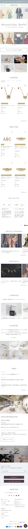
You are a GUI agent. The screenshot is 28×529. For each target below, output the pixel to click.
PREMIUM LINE (22, 144)
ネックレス (3, 80)
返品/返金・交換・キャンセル (19, 504)
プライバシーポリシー (5, 512)
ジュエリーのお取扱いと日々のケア (7, 504)
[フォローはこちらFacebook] (14, 495)
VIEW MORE (23, 390)
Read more (23, 255)
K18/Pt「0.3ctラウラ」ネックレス (7, 105)
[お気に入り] (25, 526)
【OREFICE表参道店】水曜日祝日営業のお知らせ (14, 1)
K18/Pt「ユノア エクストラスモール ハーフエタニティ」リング (21, 148)
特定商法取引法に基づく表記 (6, 510)
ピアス (13, 80)
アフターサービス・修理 (5, 501)
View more (23, 120)
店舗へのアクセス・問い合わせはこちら (10, 427)
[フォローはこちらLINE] (16, 495)
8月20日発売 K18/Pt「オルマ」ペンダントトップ (6, 147)
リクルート (3, 517)
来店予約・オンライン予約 (7, 439)
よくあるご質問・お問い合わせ (14, 481)
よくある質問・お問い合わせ (19, 506)
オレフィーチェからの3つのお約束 (14, 49)
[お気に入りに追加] (14, 88)
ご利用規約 (3, 508)
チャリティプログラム (5, 515)
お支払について (17, 501)
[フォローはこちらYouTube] (18, 495)
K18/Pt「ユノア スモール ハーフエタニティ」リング (7, 178)
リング (8, 80)
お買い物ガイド (14, 477)
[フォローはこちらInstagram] (9, 495)
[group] (14, 25)
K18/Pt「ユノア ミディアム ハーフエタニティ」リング (20, 178)
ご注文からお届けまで (18, 499)
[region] (14, 25)
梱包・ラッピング (4, 499)
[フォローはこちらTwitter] (11, 495)
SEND (25, 471)
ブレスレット (19, 80)
